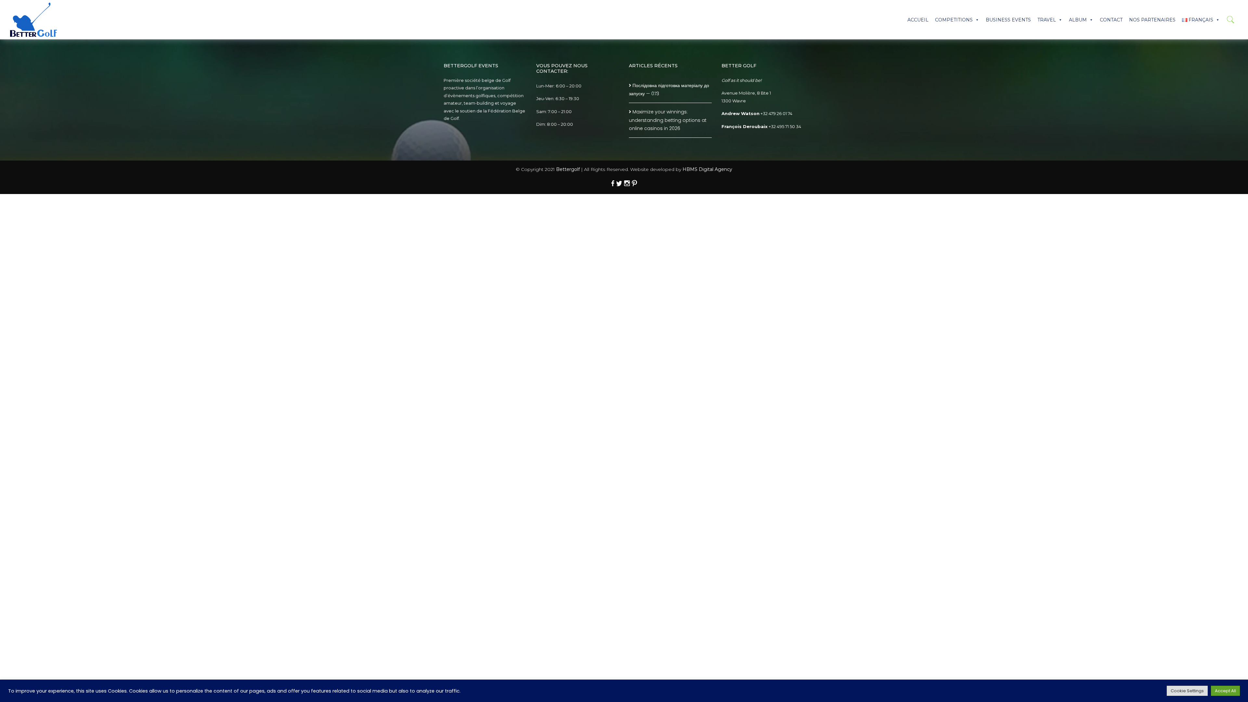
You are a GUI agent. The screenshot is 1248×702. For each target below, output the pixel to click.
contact (1111, 20)
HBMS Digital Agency (707, 169)
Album (1078, 20)
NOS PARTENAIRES (1152, 20)
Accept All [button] (1225, 691)
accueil (918, 20)
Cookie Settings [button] (1187, 691)
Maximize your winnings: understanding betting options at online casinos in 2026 (668, 120)
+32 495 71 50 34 (785, 126)
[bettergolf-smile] (33, 20)
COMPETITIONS (954, 20)
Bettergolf (568, 169)
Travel (1046, 20)
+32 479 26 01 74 (776, 113)
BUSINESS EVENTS (1008, 20)
